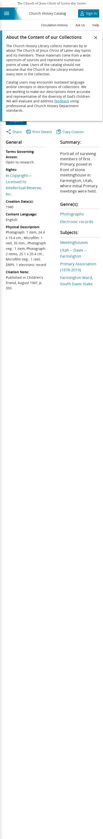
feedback (61, 101)
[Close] (96, 37)
